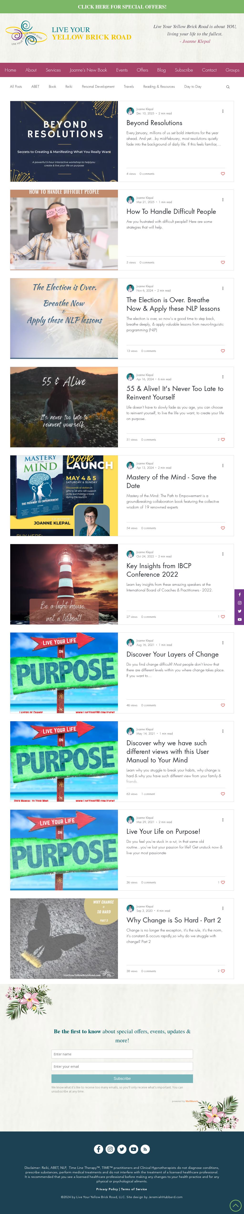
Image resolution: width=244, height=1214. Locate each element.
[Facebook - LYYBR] (239, 594)
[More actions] (224, 111)
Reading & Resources (159, 86)
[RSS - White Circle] (145, 1149)
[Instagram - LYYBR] (239, 602)
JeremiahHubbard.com (166, 1197)
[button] (228, 87)
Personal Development (98, 86)
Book (52, 86)
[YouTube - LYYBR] (239, 619)
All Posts (16, 86)
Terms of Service (134, 1189)
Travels (129, 86)
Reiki (69, 86)
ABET (35, 86)
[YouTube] (133, 1149)
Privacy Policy (107, 1189)
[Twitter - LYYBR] (239, 611)
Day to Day (192, 86)
